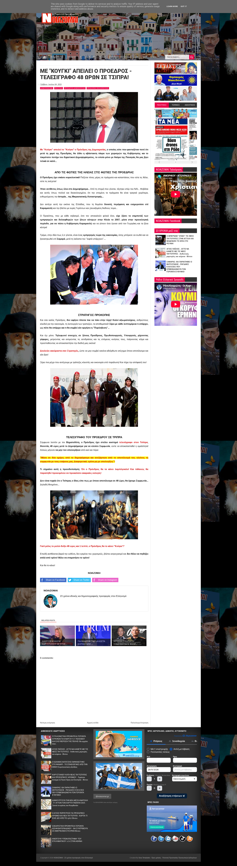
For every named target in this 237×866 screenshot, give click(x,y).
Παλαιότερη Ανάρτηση (139, 723)
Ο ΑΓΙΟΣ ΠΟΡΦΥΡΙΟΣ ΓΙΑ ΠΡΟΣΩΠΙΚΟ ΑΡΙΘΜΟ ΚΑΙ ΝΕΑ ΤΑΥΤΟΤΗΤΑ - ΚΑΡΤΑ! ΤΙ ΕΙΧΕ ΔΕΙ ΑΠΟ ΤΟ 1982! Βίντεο (70, 815)
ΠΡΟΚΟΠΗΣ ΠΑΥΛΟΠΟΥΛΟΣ (97, 88)
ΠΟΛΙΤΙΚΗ (58, 88)
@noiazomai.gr (102, 796)
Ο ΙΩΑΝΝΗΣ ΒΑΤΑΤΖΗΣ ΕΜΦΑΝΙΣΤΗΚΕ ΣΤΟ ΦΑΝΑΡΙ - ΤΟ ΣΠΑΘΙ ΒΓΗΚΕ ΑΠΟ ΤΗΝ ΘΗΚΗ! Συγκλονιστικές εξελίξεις (69, 764)
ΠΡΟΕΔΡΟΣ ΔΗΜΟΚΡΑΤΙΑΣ (74, 88)
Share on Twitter (81, 580)
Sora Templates (144, 858)
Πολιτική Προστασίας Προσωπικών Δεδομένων (179, 858)
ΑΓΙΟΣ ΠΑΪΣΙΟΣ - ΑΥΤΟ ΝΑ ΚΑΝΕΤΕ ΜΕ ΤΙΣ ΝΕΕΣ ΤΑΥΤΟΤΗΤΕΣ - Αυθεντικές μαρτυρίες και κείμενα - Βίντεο (70, 751)
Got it (184, 6)
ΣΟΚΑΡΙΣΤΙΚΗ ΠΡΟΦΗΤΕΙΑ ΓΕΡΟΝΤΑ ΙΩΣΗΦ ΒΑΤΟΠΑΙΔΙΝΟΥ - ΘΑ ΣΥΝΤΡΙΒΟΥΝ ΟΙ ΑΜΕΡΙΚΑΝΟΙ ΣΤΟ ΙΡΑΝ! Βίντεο (70, 828)
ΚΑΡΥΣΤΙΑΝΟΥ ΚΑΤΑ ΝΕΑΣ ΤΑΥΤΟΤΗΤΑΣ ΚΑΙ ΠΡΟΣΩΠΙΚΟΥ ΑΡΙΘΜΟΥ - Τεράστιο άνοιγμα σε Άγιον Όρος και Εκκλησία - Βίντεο (70, 777)
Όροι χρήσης (156, 858)
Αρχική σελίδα (92, 723)
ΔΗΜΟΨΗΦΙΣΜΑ (47, 88)
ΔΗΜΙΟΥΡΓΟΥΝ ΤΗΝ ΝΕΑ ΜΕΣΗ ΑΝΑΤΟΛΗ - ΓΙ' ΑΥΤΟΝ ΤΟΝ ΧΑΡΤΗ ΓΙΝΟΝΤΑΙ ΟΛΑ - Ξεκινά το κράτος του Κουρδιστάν (70, 802)
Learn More (172, 6)
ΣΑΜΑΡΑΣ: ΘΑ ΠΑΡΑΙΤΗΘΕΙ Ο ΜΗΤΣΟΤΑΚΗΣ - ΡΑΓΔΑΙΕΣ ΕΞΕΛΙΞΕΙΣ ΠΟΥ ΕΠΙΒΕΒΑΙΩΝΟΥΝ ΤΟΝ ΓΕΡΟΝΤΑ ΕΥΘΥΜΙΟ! (179, 267)
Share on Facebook (55, 580)
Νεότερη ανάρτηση (47, 723)
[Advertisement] (147, 30)
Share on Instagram (107, 580)
